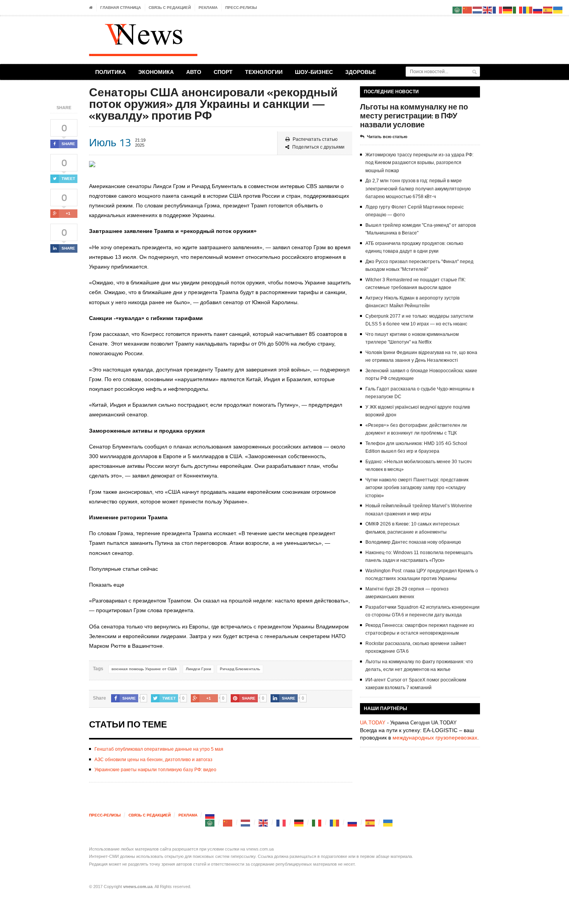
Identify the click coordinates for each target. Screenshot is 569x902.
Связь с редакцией (170, 7)
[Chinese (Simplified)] (228, 822)
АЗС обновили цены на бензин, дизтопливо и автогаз (153, 759)
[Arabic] (210, 822)
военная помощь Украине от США (144, 669)
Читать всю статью (387, 136)
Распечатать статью (315, 139)
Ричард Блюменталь (240, 669)
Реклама (208, 7)
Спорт (223, 72)
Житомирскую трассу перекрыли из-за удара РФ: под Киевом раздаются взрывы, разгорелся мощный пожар (419, 162)
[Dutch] (246, 822)
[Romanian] (335, 822)
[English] (264, 822)
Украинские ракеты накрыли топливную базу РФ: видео (155, 769)
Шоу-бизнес (314, 72)
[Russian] (210, 815)
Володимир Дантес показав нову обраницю (413, 542)
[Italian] (317, 822)
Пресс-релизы (241, 7)
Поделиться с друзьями (318, 147)
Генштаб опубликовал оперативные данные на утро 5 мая (158, 749)
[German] (299, 822)
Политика (110, 72)
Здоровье (360, 72)
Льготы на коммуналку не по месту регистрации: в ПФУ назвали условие (414, 115)
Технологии (264, 72)
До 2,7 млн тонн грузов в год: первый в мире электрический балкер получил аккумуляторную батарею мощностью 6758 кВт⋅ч (418, 188)
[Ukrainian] (388, 822)
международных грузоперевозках (434, 737)
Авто (193, 72)
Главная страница (120, 7)
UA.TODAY (373, 723)
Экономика (156, 72)
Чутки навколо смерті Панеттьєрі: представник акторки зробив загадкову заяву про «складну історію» (416, 487)
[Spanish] (370, 822)
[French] (281, 822)
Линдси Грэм (198, 669)
